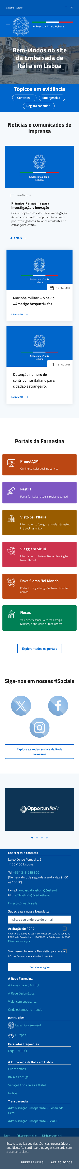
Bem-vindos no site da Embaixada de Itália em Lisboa (40, 57)
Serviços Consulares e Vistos (27, 1085)
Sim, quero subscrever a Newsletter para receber (37, 951)
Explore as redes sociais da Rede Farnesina (39, 751)
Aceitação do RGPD (21, 928)
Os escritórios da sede (22, 903)
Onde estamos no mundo (25, 1009)
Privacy (12, 941)
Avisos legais (23, 941)
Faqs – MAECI (17, 1050)
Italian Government (27, 1025)
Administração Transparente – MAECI (33, 1120)
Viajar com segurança (22, 1001)
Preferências (32, 1162)
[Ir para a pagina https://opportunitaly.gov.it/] (39, 809)
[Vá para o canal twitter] (21, 706)
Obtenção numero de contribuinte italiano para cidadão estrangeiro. (34, 380)
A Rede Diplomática (21, 993)
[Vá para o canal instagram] (39, 728)
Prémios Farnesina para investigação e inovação (30, 205)
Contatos (23, 96)
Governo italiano (14, 8)
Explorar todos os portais (39, 648)
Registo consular (38, 104)
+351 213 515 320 (26, 872)
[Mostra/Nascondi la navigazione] (8, 26)
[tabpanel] (39, 811)
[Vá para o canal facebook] (58, 706)
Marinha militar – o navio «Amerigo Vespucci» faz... (34, 301)
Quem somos (17, 1068)
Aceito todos (62, 1162)
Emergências (51, 96)
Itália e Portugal (18, 1076)
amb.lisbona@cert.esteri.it (32, 895)
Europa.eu (21, 1034)
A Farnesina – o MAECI (23, 985)
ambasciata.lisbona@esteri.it (37, 890)
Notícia (12, 1093)
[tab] (32, 837)
